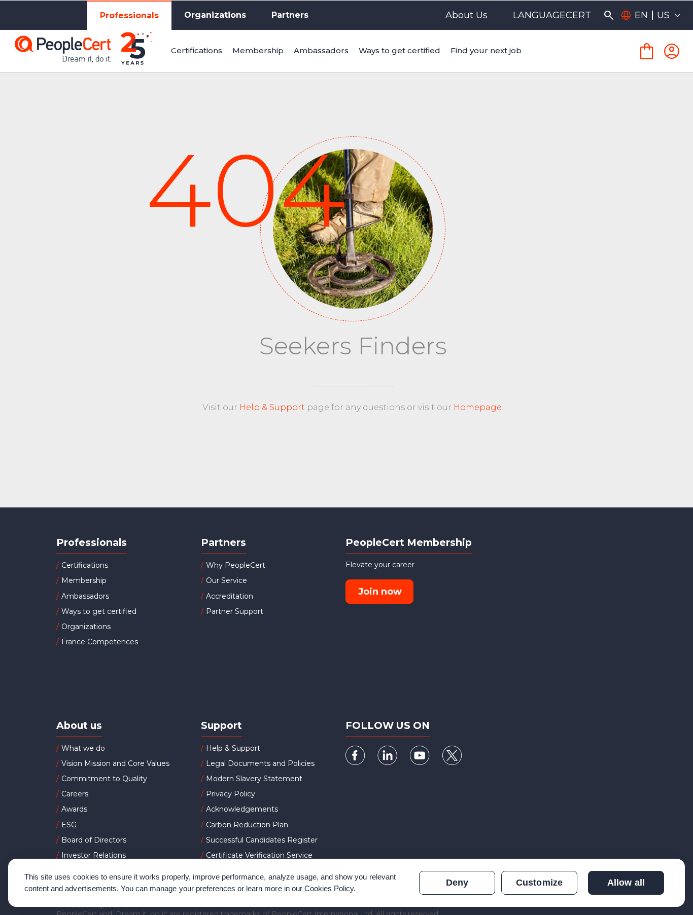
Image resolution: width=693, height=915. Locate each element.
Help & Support (272, 407)
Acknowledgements (242, 809)
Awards (74, 809)
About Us (466, 15)
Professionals (129, 15)
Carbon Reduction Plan (247, 824)
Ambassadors (85, 596)
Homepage (478, 407)
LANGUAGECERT (552, 15)
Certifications (84, 565)
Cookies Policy (329, 888)
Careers (74, 793)
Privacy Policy (230, 793)
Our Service (226, 580)
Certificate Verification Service (259, 855)
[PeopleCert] (91, 51)
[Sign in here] (672, 51)
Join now (380, 591)
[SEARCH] (608, 15)
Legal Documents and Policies (260, 763)
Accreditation (229, 596)
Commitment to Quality (104, 778)
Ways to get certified (98, 611)
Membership (84, 580)
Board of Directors (93, 840)
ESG (69, 824)
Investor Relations (93, 855)
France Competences (99, 641)
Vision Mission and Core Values (115, 763)
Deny (457, 882)
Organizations (215, 15)
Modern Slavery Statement (254, 778)
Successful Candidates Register (262, 840)
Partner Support (234, 611)
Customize (539, 882)
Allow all (625, 882)
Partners (289, 15)
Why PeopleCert (235, 565)
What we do (83, 748)
